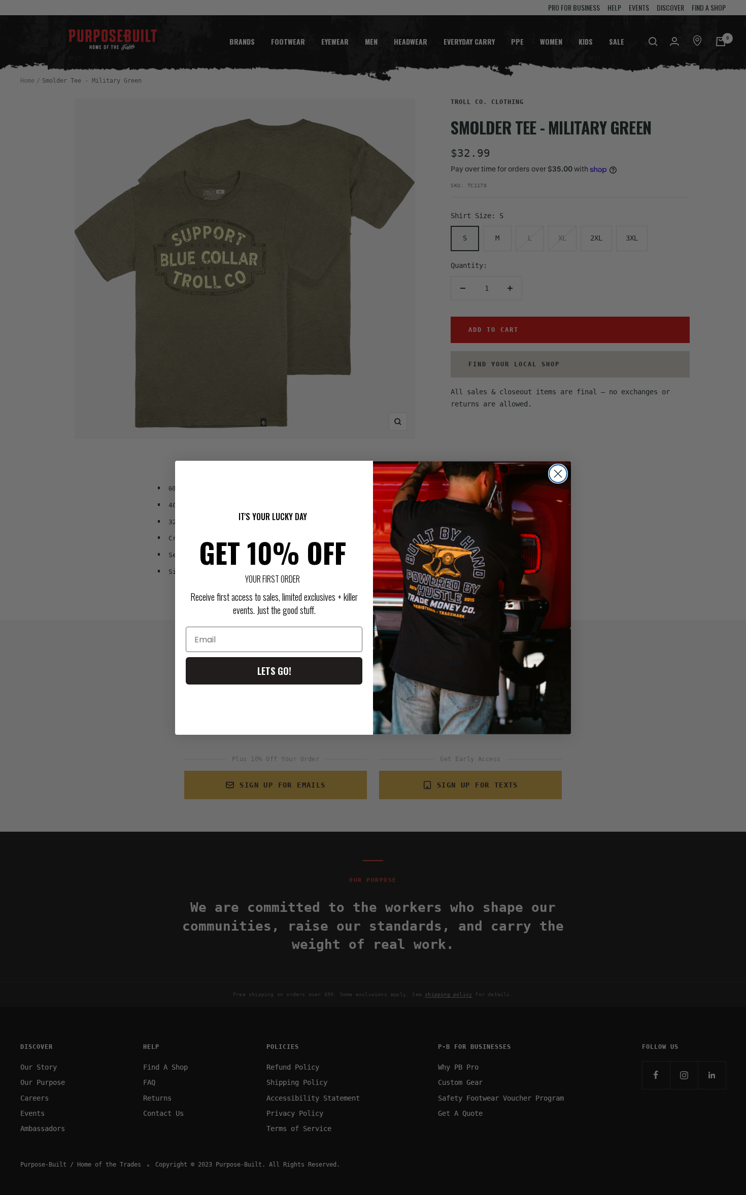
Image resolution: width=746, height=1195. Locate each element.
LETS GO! (274, 670)
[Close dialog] (558, 474)
